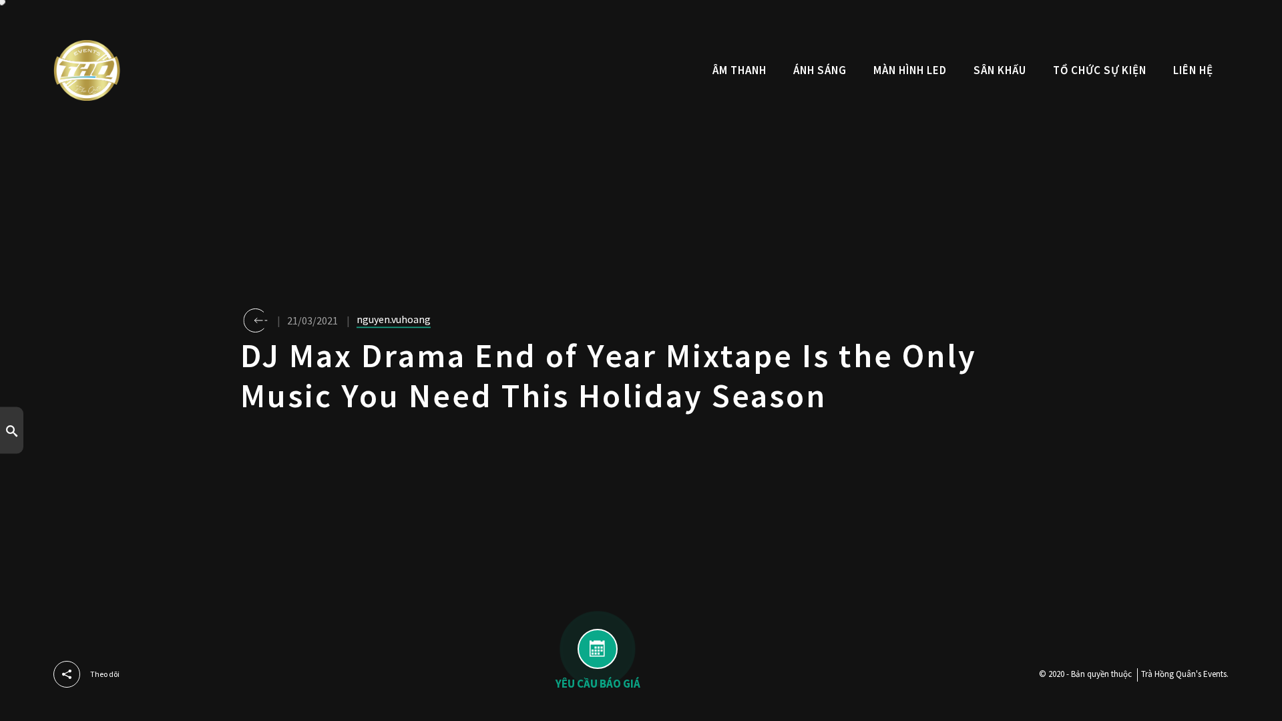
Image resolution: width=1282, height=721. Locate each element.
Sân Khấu (1000, 70)
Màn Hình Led (910, 70)
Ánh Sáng (820, 70)
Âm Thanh (739, 70)
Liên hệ (1193, 70)
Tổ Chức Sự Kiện (1099, 70)
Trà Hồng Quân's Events (1184, 674)
